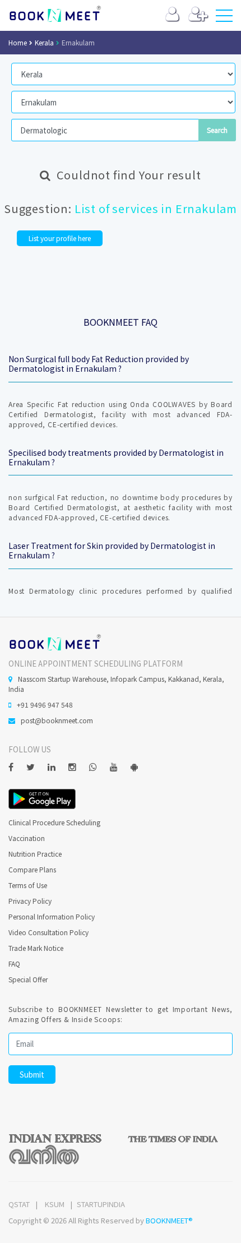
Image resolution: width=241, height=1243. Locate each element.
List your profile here (60, 238)
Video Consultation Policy (48, 932)
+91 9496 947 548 (45, 704)
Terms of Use (27, 885)
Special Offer (28, 979)
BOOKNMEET (54, 14)
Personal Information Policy (51, 916)
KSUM (54, 1204)
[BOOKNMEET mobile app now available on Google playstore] (42, 797)
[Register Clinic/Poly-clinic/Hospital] (198, 16)
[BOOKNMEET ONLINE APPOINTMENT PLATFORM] (54, 641)
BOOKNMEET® (169, 1220)
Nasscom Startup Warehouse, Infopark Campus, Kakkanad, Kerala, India (116, 684)
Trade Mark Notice (35, 948)
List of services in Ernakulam (156, 208)
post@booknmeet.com (57, 720)
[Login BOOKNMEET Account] (172, 16)
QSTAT (19, 1204)
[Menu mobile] (224, 18)
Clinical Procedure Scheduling (54, 822)
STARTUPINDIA (101, 1204)
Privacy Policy (30, 900)
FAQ (14, 963)
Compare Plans (32, 869)
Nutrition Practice (35, 853)
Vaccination (26, 838)
